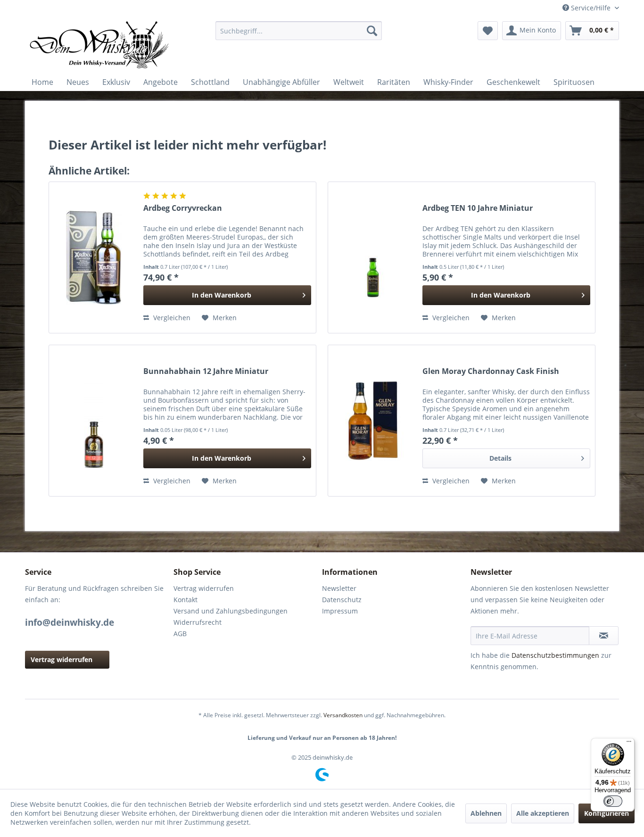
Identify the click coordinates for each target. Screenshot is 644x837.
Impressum (340, 610)
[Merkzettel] (488, 30)
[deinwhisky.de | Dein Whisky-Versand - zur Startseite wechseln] (100, 44)
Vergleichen (170, 317)
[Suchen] (372, 30)
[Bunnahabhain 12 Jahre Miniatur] (94, 421)
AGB (180, 633)
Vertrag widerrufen (61, 659)
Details (500, 458)
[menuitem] (298, 30)
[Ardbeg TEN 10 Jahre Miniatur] (373, 257)
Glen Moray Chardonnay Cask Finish (490, 371)
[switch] (612, 801)
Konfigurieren (606, 813)
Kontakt (185, 599)
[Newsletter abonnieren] (604, 635)
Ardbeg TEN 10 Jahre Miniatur (477, 208)
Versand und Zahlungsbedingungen (230, 610)
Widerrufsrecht (197, 622)
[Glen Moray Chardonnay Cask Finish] (373, 421)
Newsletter (339, 588)
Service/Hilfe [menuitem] (590, 7)
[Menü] (629, 743)
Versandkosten (343, 715)
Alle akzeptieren (542, 813)
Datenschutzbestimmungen (555, 655)
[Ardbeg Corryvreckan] (94, 257)
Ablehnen (486, 813)
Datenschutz (342, 599)
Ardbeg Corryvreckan (182, 208)
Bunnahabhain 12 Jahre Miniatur (205, 371)
